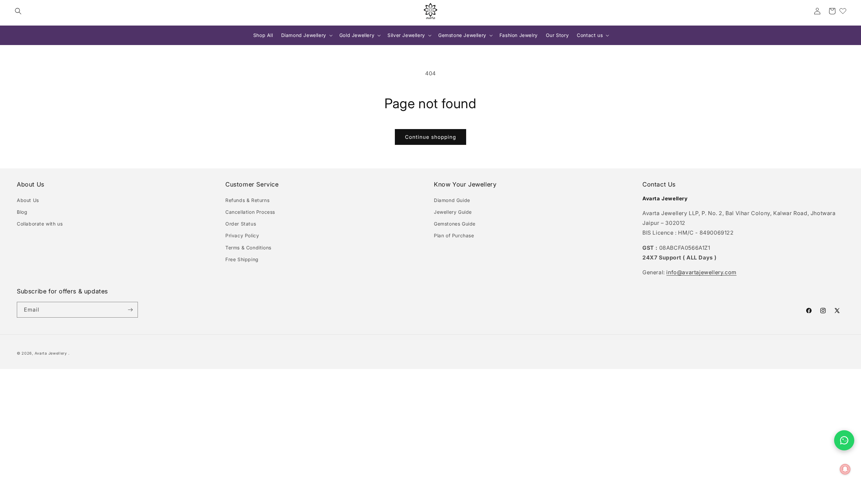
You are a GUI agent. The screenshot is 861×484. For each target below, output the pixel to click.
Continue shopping (430, 137)
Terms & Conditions (248, 247)
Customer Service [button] (252, 184)
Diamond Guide (452, 200)
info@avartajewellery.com (701, 272)
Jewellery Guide (453, 212)
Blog (22, 212)
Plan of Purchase (454, 235)
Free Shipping (242, 259)
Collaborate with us (40, 224)
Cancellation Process (250, 212)
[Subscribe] (130, 310)
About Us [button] (30, 184)
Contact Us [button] (659, 184)
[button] (18, 11)
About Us (28, 200)
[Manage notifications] (845, 469)
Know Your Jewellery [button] (465, 184)
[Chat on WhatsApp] (844, 440)
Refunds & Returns (247, 200)
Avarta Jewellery (51, 353)
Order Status (240, 224)
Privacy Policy (242, 235)
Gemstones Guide (455, 224)
